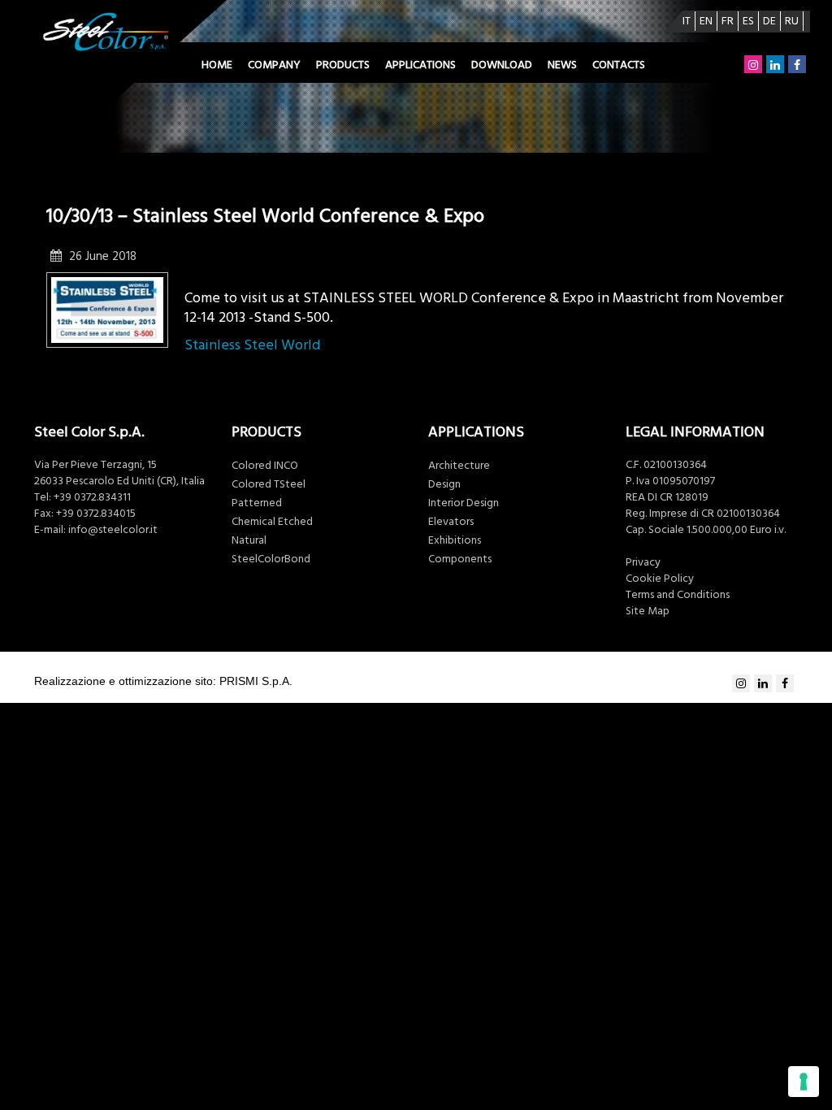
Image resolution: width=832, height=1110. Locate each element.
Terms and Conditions (678, 595)
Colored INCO (265, 465)
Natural (249, 540)
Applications (420, 65)
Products (343, 65)
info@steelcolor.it (113, 530)
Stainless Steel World (252, 345)
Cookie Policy (660, 578)
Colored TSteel (269, 484)
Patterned (257, 503)
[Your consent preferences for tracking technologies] (803, 1081)
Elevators (451, 522)
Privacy (643, 562)
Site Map (648, 611)
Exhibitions (454, 540)
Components (460, 559)
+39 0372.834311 (92, 497)
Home (217, 65)
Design (444, 484)
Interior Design (463, 503)
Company (274, 65)
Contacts (618, 65)
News (562, 65)
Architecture (459, 465)
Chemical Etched (272, 522)
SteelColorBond (271, 559)
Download (501, 65)
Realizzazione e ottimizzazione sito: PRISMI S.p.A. (163, 680)
